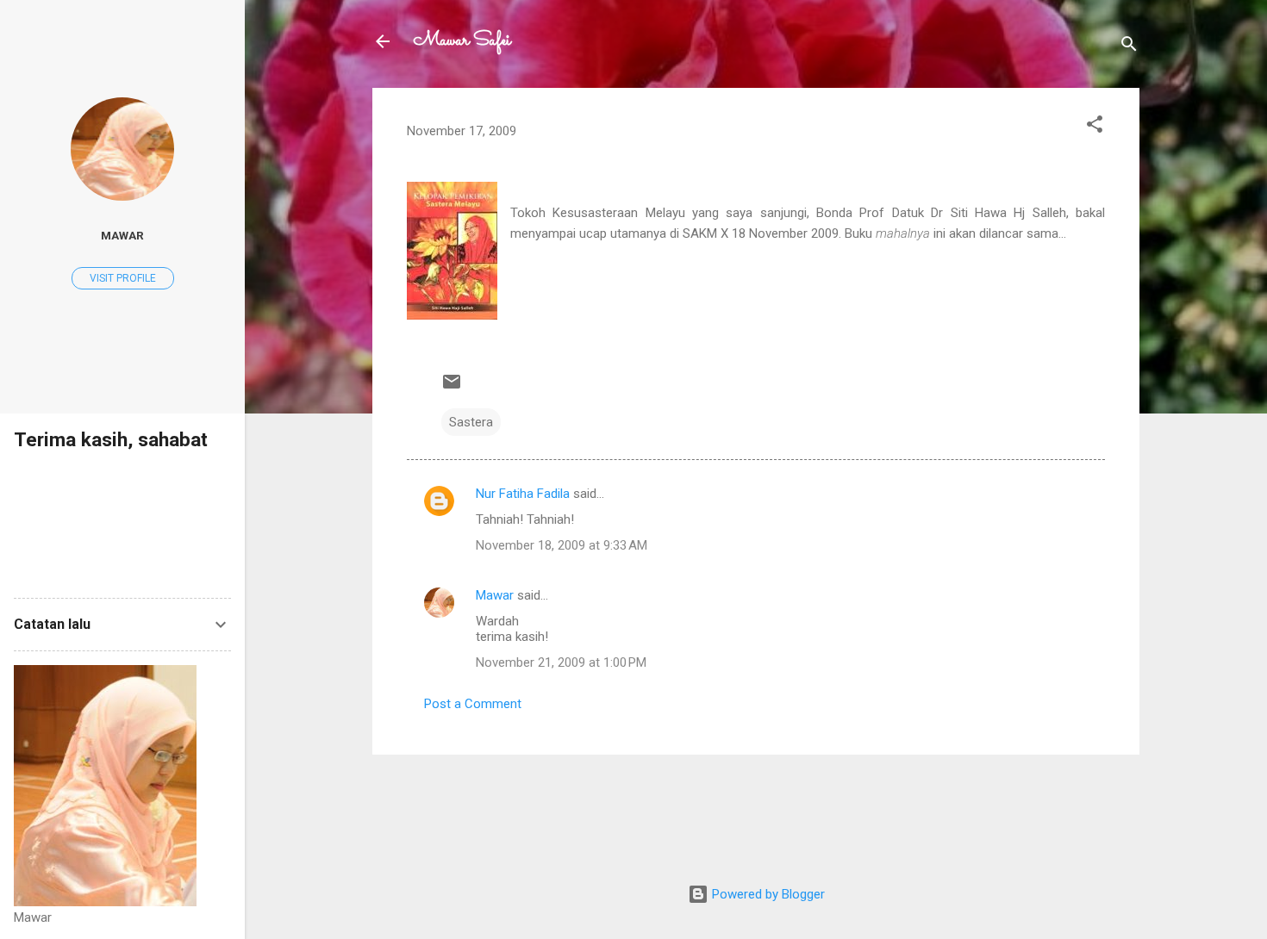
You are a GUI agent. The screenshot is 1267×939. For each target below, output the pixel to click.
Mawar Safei (462, 41)
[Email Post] (451, 387)
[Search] (1129, 47)
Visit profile (123, 278)
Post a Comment (472, 704)
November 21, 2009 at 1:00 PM (561, 662)
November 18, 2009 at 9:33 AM (561, 545)
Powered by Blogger (766, 894)
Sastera (471, 422)
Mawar (495, 595)
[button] (1094, 127)
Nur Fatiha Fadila (523, 493)
